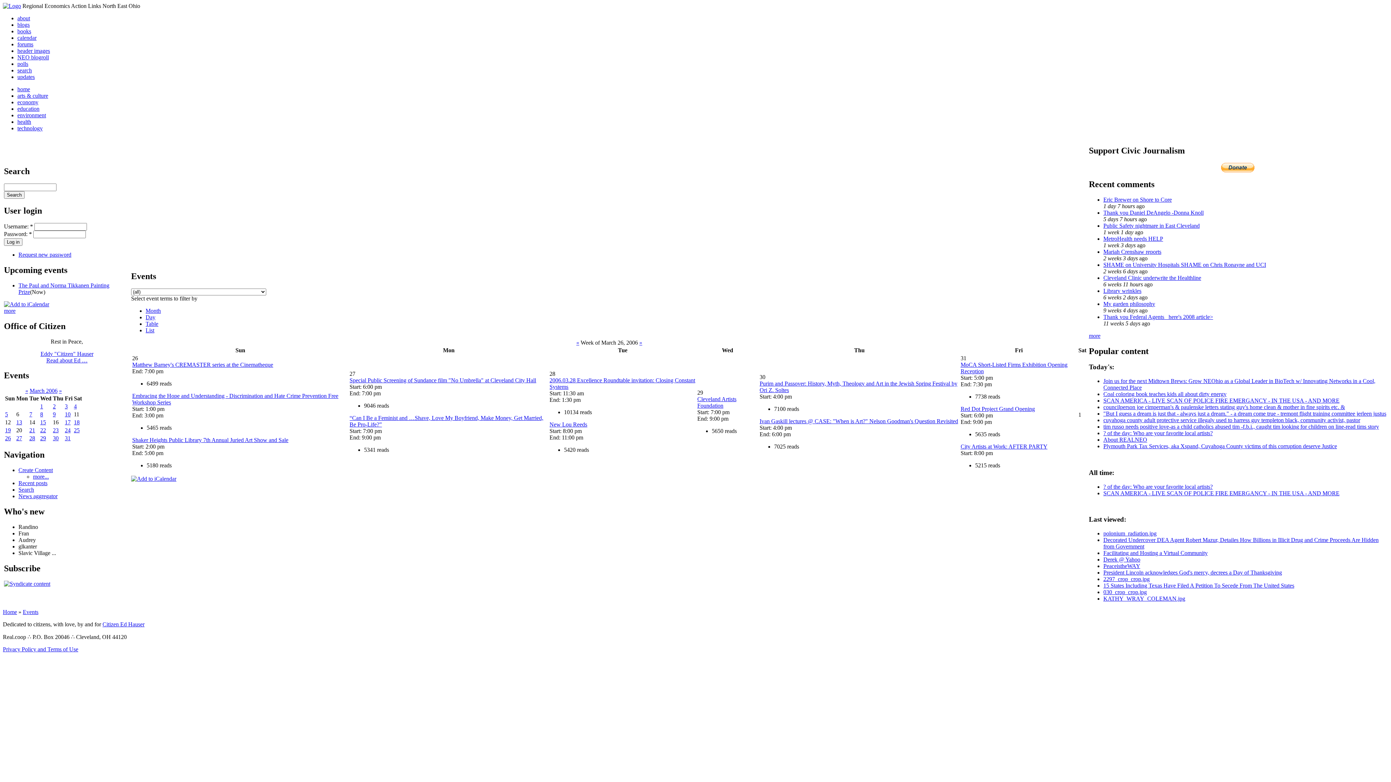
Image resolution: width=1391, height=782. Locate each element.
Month (153, 311)
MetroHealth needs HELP (1133, 239)
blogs (23, 25)
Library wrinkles (1122, 291)
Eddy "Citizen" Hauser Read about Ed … (67, 357)
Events (30, 612)
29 (43, 438)
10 (68, 414)
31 (68, 438)
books (24, 31)
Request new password (44, 255)
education (28, 109)
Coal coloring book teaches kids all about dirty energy (1165, 394)
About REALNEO (1125, 440)
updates (26, 77)
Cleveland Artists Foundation (716, 402)
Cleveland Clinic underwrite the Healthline (1152, 278)
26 (8, 438)
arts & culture (32, 96)
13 (19, 422)
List (150, 330)
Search (26, 490)
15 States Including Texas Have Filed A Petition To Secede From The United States (1198, 586)
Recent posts (32, 483)
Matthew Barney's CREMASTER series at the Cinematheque (202, 365)
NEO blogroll (33, 57)
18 (77, 422)
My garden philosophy (1129, 304)
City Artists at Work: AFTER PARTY (1004, 446)
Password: (18, 234)
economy (27, 102)
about (23, 18)
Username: (18, 226)
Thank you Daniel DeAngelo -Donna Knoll (1153, 213)
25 (77, 430)
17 (68, 422)
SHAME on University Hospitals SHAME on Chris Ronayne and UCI (1184, 265)
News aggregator (38, 496)
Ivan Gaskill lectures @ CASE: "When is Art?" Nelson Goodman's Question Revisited (859, 421)
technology (30, 128)
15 (43, 422)
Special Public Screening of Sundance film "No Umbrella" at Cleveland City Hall (443, 380)
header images (33, 51)
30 (56, 438)
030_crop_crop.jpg (1125, 592)
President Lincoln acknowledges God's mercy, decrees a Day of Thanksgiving (1192, 572)
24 (68, 430)
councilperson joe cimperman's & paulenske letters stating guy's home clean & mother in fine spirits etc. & (1224, 407)
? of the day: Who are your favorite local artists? (1158, 433)
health (24, 122)
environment (31, 115)
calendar (27, 38)
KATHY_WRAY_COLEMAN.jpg (1144, 599)
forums (25, 44)
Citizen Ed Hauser (124, 624)
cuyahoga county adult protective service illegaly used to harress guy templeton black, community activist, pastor (1231, 420)
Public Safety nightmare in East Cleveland (1151, 226)
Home (10, 612)
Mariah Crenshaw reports (1132, 252)
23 (56, 430)
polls (22, 64)
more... (41, 477)
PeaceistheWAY (1121, 566)
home (23, 89)
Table (152, 324)
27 (19, 438)
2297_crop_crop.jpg (1126, 579)
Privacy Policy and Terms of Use (40, 649)
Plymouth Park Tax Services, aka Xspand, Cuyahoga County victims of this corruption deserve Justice (1220, 446)
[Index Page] (12, 6)
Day (150, 317)
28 (32, 438)
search (24, 70)
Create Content (35, 470)
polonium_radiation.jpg (1130, 533)
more (10, 311)
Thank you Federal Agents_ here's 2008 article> (1158, 317)
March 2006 (44, 391)
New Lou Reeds (568, 424)
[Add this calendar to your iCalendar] (26, 304)
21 (32, 430)
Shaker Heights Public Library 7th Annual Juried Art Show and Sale (210, 440)
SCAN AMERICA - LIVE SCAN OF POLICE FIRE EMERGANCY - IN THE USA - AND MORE (1221, 401)
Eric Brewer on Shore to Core (1137, 200)
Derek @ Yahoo (1121, 559)
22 (43, 430)
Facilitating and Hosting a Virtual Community (1155, 553)
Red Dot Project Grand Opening (998, 409)
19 (8, 430)
